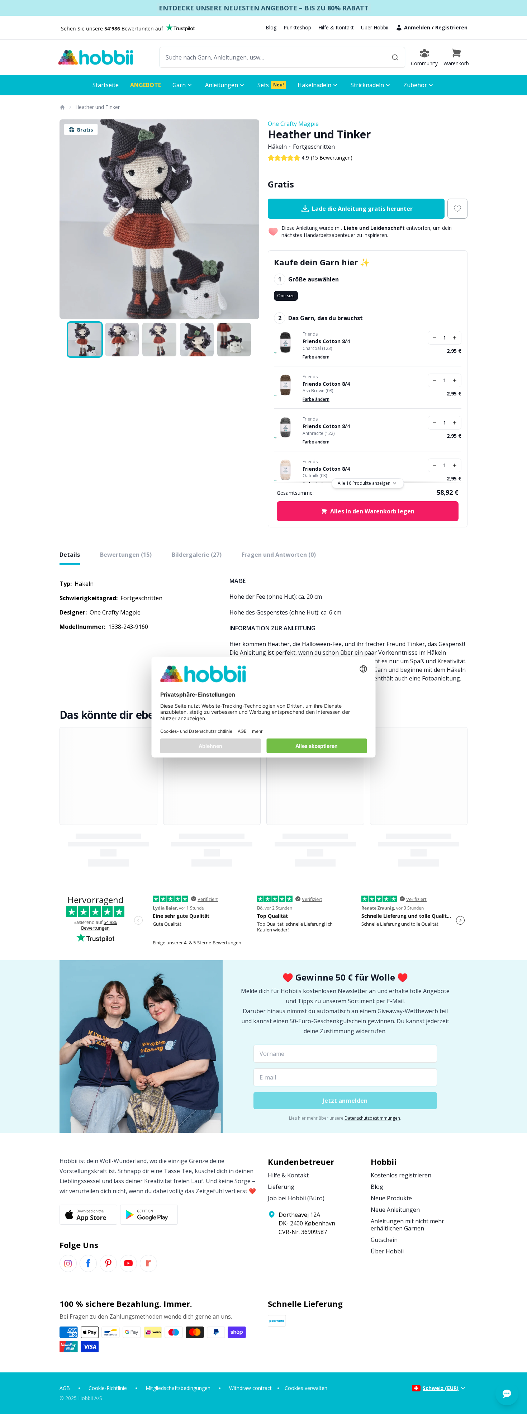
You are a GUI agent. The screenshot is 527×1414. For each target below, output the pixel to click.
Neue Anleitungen (395, 1210)
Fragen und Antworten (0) (279, 555)
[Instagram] (68, 1263)
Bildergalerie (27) (197, 555)
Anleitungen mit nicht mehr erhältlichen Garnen (407, 1224)
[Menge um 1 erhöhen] (454, 337)
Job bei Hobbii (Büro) (296, 1198)
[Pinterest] (108, 1263)
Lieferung (281, 1187)
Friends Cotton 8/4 (326, 341)
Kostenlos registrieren (401, 1175)
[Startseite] (62, 107)
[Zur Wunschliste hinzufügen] (457, 209)
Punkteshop (297, 27)
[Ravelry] (148, 1263)
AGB (65, 1388)
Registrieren (451, 27)
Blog (271, 27)
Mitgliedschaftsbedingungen (178, 1388)
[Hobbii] (95, 57)
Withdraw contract (250, 1388)
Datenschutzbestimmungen (372, 1118)
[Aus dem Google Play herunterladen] (149, 1215)
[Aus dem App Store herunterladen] (88, 1215)
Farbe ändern (316, 357)
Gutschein (384, 1240)
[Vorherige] (69, 219)
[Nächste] (249, 219)
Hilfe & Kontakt (336, 27)
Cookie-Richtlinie (108, 1388)
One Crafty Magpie (293, 124)
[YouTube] (128, 1263)
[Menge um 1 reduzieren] (434, 337)
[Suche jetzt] (395, 57)
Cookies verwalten (306, 1388)
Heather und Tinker (97, 107)
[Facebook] (88, 1263)
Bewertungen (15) (126, 555)
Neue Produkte (391, 1198)
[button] (456, 57)
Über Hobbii (374, 27)
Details (70, 555)
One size (286, 296)
